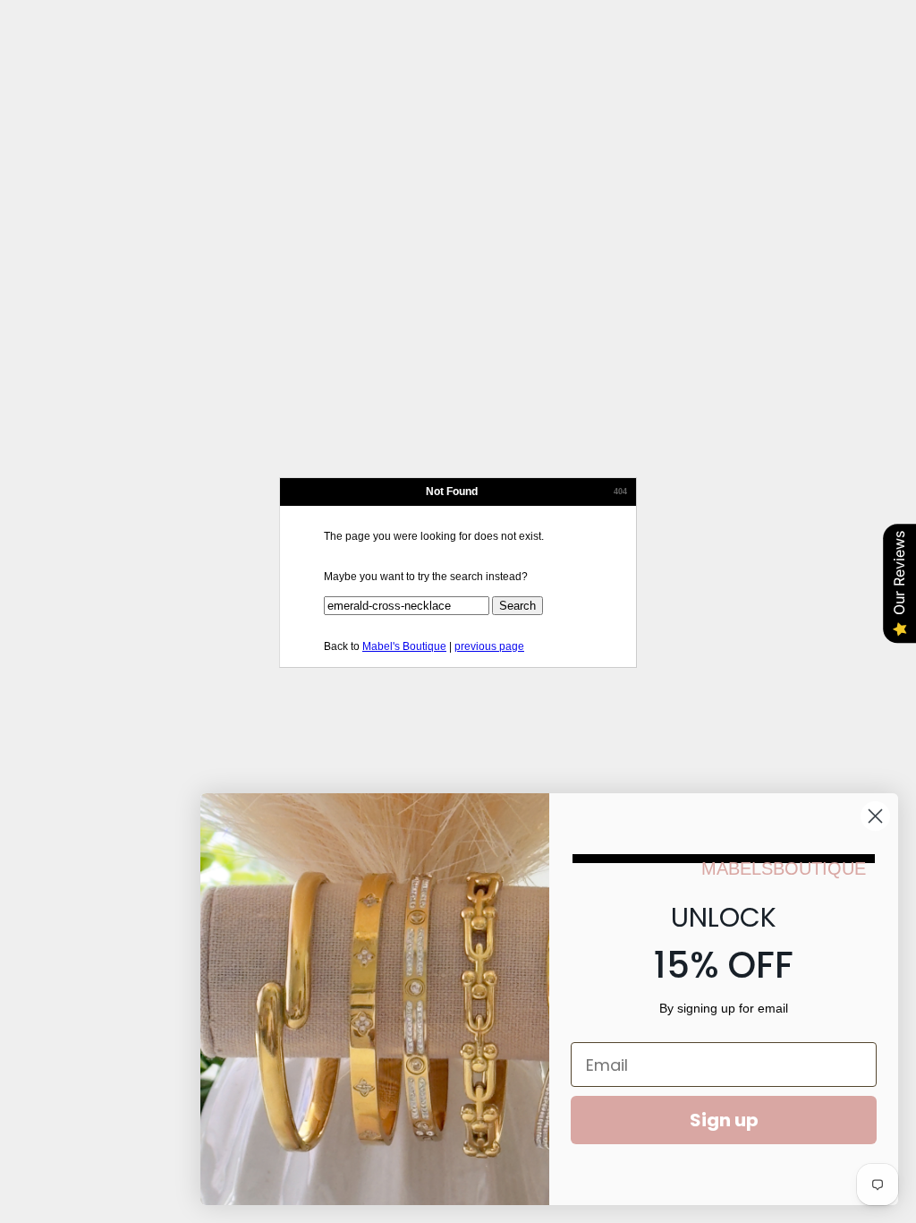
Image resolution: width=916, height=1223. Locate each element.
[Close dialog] (875, 816)
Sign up (724, 1120)
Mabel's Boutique (404, 646)
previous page (489, 646)
